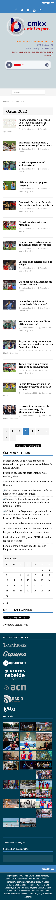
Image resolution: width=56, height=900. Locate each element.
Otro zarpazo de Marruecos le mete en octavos (35, 283)
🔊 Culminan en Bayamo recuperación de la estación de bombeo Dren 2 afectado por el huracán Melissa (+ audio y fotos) (27, 514)
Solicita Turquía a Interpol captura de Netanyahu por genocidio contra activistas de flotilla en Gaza (27, 464)
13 (28, 580)
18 (14, 585)
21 (35, 585)
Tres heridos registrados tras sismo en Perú (27, 523)
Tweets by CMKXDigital (15, 625)
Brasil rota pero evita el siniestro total (32, 164)
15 (42, 580)
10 (6, 580)
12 (21, 580)
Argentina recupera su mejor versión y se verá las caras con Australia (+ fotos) (36, 344)
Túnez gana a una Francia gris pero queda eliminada (33, 365)
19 (21, 585)
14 (35, 580)
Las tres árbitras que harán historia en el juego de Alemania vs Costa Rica (34, 409)
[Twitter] (22, 10)
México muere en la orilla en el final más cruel (35, 323)
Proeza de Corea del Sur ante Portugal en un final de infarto (36, 203)
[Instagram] (28, 10)
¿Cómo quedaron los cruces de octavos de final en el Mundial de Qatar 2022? (34, 123)
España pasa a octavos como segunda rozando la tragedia (35, 243)
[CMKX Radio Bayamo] (28, 26)
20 (28, 585)
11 (14, 580)
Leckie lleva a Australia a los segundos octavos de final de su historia (35, 387)
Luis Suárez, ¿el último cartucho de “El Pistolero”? (34, 303)
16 (49, 580)
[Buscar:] (28, 92)
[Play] (9, 65)
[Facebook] (16, 10)
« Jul (5, 603)
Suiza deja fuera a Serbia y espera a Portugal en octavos (35, 144)
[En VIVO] (40, 10)
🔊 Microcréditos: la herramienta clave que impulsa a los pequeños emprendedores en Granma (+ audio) (26, 502)
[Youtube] (34, 10)
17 (6, 585)
